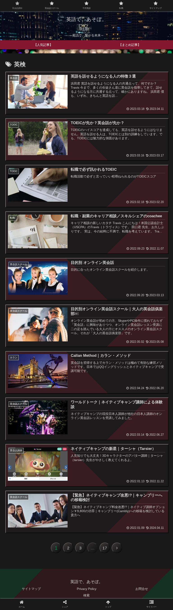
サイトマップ (31, 589)
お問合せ (141, 589)
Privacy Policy (86, 589)
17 (104, 548)
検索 (86, 595)
